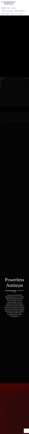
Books (21, 14)
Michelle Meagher (11, 290)
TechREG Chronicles (19, 11)
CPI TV (16, 14)
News (8, 8)
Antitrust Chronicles (7, 11)
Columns (13, 8)
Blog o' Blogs (5, 14)
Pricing (3, 8)
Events (12, 14)
